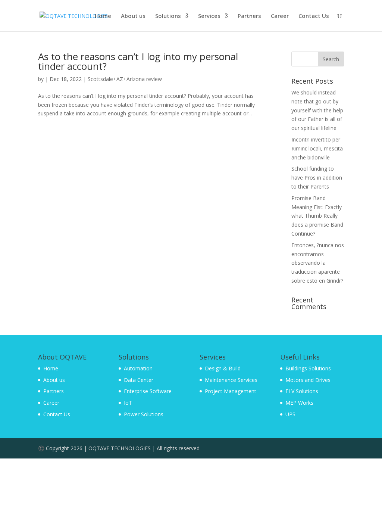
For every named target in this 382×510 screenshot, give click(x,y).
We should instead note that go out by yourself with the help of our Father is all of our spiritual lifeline (317, 110)
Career (280, 16)
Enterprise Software (148, 391)
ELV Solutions (301, 391)
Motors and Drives (308, 379)
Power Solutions (143, 414)
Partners (249, 16)
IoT (128, 402)
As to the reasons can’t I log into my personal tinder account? (138, 61)
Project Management (230, 391)
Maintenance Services (231, 379)
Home (103, 16)
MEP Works (299, 402)
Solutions (168, 16)
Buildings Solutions (308, 368)
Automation (138, 368)
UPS (290, 414)
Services (209, 16)
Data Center (138, 379)
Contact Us (313, 16)
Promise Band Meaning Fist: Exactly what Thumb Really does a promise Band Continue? (317, 216)
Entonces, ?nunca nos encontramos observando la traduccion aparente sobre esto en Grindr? (317, 263)
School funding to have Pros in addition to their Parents (316, 177)
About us (133, 16)
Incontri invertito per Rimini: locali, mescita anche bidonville (317, 148)
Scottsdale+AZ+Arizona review (125, 79)
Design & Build (223, 368)
